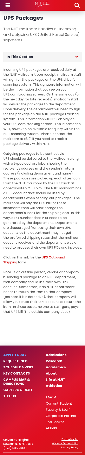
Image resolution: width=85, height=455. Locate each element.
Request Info (15, 361)
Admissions (56, 355)
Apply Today (15, 355)
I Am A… (52, 397)
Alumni (51, 428)
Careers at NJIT (18, 390)
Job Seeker (55, 422)
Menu (8, 5)
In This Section (20, 56)
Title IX (9, 396)
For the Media (69, 439)
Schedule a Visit (18, 367)
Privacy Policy (69, 447)
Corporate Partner (61, 416)
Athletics (54, 386)
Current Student (59, 403)
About (51, 373)
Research (54, 361)
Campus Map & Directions (16, 382)
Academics (56, 367)
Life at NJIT (55, 380)
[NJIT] (42, 5)
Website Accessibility (65, 443)
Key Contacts (16, 373)
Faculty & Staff (58, 410)
